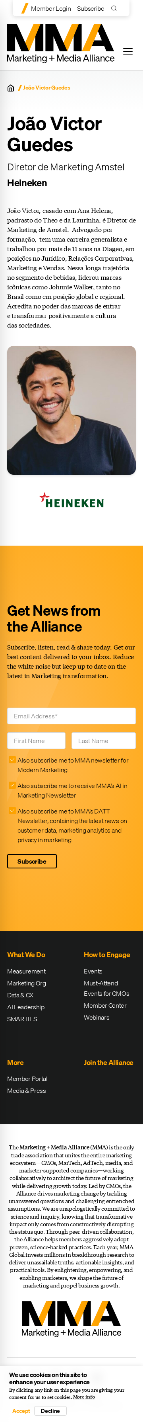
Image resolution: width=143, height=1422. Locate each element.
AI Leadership (25, 1007)
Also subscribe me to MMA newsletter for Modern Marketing (73, 765)
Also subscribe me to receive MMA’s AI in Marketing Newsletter (72, 790)
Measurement (26, 971)
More (15, 1062)
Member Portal (27, 1078)
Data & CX (20, 995)
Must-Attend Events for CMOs (106, 988)
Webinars (96, 1017)
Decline (50, 1410)
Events (93, 971)
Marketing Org (26, 983)
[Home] (10, 88)
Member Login (51, 8)
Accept (21, 1411)
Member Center (105, 1005)
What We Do (26, 954)
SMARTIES (22, 1019)
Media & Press (26, 1090)
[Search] (116, 8)
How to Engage (107, 954)
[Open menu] (128, 51)
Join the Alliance (108, 1062)
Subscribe (90, 8)
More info (84, 1397)
